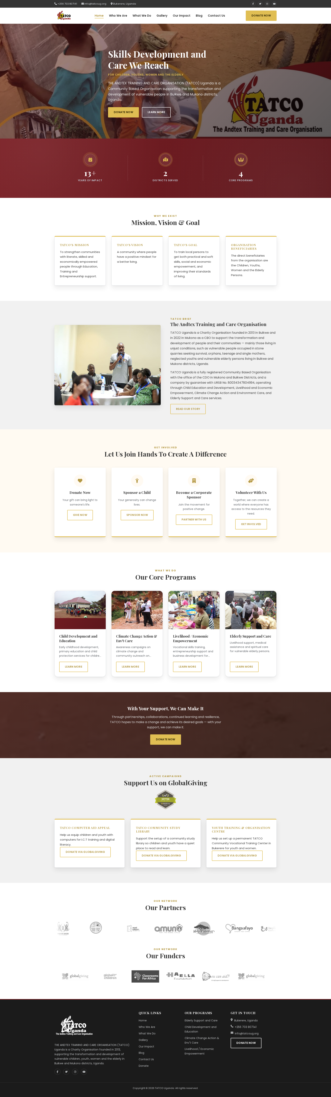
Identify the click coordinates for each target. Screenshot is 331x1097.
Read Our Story (188, 409)
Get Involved (251, 524)
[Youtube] (274, 4)
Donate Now (261, 15)
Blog (199, 16)
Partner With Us (194, 519)
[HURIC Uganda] (57, 928)
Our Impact (181, 16)
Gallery (161, 16)
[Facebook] (253, 4)
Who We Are (118, 16)
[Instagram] (267, 4)
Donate (144, 1066)
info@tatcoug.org (95, 4)
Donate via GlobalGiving (85, 852)
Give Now (80, 515)
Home (99, 16)
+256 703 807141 (67, 4)
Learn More (156, 112)
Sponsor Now (137, 515)
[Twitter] (260, 4)
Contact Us (216, 16)
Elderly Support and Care (201, 1020)
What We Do (142, 16)
